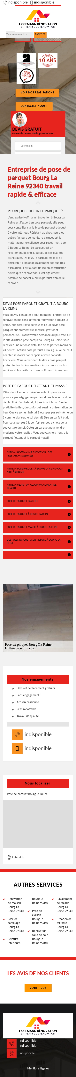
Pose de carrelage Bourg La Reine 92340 (16, 925)
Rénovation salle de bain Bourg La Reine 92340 (40, 937)
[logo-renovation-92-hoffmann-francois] (38, 18)
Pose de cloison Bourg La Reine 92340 (40, 917)
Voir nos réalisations (37, 92)
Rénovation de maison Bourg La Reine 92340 (16, 905)
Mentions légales (38, 1068)
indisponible (17, 2)
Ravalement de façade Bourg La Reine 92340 (64, 905)
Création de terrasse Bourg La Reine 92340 (64, 925)
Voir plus (38, 988)
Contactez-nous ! (34, 106)
